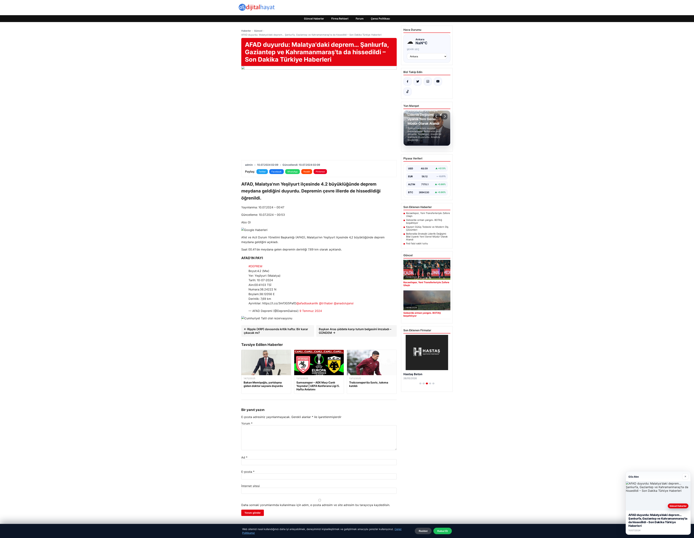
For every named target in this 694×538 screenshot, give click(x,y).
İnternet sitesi (250, 486)
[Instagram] (428, 81)
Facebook (276, 171)
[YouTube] (438, 81)
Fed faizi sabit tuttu (417, 243)
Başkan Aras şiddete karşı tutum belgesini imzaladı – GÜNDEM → (355, 331)
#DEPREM (255, 266)
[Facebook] (407, 81)
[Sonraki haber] (444, 116)
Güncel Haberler (314, 18)
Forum (360, 18)
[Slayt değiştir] (420, 383)
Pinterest (320, 171)
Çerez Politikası (380, 18)
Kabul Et (442, 531)
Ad (244, 457)
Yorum (246, 423)
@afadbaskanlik (307, 303)
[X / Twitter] (418, 81)
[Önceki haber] (437, 116)
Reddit (306, 171)
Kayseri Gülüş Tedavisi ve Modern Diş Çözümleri (427, 228)
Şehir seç (413, 49)
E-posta (247, 471)
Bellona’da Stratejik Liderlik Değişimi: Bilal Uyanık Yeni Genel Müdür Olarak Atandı (427, 236)
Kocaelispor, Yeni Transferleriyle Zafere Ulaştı (428, 214)
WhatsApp (292, 171)
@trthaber (326, 303)
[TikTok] (407, 91)
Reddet (423, 531)
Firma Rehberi (339, 18)
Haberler (246, 30)
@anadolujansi (344, 303)
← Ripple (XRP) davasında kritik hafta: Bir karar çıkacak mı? (276, 331)
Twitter (262, 171)
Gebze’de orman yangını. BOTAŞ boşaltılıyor (424, 221)
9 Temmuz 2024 (310, 311)
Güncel (258, 30)
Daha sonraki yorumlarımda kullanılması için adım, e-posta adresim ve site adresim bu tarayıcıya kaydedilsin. (315, 505)
